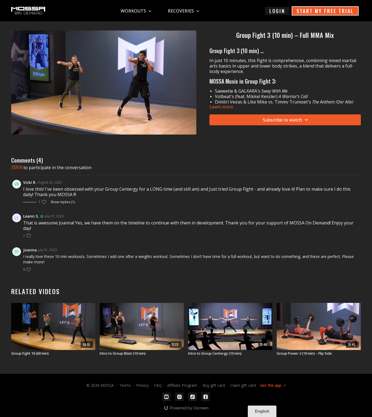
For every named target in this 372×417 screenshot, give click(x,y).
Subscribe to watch (282, 120)
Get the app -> (273, 385)
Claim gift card (243, 385)
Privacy (142, 385)
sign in (16, 167)
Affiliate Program (182, 385)
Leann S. (31, 216)
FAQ (158, 385)
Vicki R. (29, 182)
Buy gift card (214, 385)
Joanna (30, 249)
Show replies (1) (63, 202)
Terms (125, 385)
